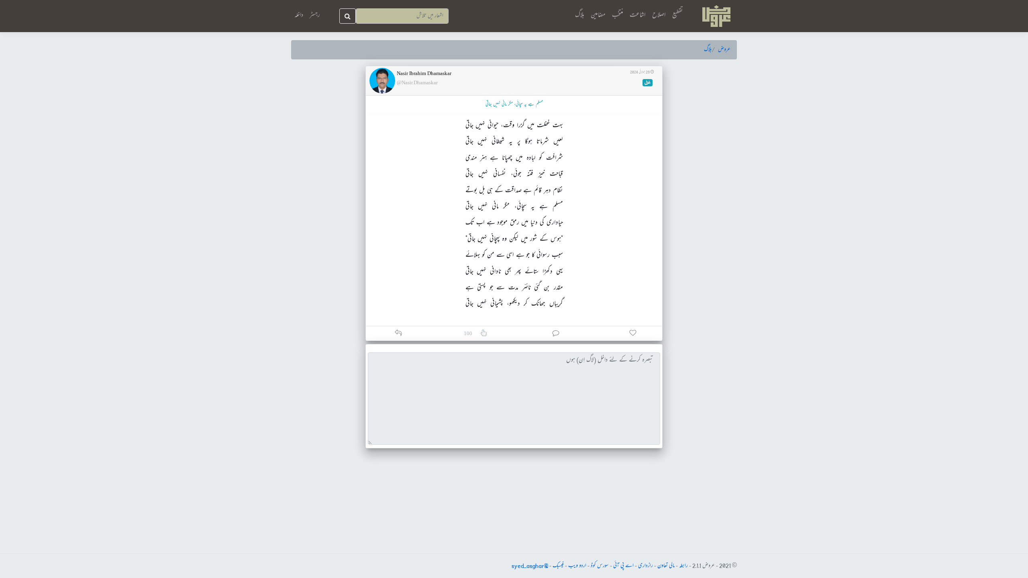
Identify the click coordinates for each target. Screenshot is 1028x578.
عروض (724, 49)
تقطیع (677, 15)
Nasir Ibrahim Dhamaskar (424, 73)
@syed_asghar (530, 566)
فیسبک (558, 566)
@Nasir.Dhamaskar (417, 82)
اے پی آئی (623, 566)
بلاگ (579, 15)
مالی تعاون (666, 566)
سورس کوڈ (600, 566)
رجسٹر (315, 15)
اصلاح (659, 15)
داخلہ (298, 15)
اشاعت (638, 15)
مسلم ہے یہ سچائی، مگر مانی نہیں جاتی (514, 104)
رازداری (645, 566)
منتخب (617, 15)
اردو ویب (577, 566)
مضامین (598, 15)
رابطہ (683, 566)
